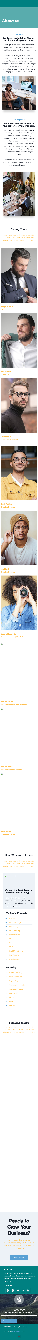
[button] (19, 1257)
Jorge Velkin (7, 306)
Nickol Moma (7, 701)
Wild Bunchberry (18, 1332)
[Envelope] (23, 1290)
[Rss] (28, 1290)
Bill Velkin (6, 371)
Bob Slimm (6, 831)
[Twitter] (18, 1290)
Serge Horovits (8, 633)
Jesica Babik (7, 766)
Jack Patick (6, 504)
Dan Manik (6, 436)
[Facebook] (8, 1290)
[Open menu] (34, 3)
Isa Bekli (5, 569)
